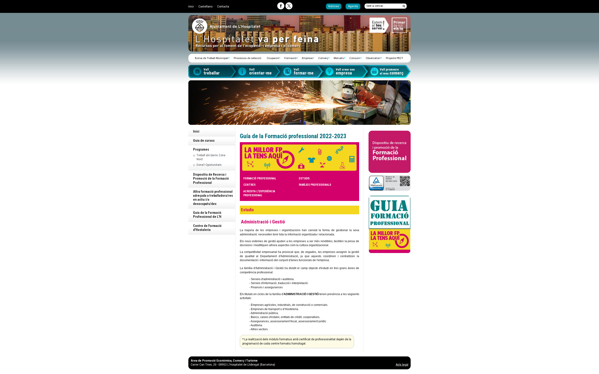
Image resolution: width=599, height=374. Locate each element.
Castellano (205, 6)
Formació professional (259, 178)
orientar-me (260, 72)
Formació (290, 58)
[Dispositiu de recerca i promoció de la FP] (390, 152)
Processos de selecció (247, 58)
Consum (354, 58)
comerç (391, 72)
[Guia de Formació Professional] (390, 225)
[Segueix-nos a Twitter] (288, 5)
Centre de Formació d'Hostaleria (207, 228)
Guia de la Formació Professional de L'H (207, 215)
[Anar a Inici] (226, 32)
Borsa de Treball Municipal (211, 58)
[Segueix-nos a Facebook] (280, 5)
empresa (345, 72)
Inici (191, 6)
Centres (249, 184)
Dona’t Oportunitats (209, 165)
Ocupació (273, 58)
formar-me (304, 72)
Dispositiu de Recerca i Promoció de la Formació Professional (211, 179)
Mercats (339, 58)
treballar (212, 72)
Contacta (223, 6)
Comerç (323, 58)
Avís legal (402, 364)
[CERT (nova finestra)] (390, 183)
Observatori (373, 58)
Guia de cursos (204, 141)
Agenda (353, 6)
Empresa (307, 58)
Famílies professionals (315, 184)
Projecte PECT (394, 58)
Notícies (333, 6)
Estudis (304, 178)
